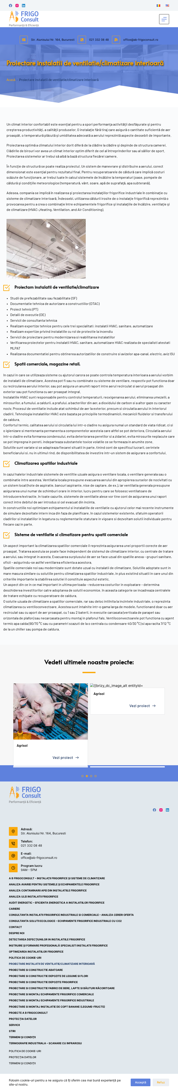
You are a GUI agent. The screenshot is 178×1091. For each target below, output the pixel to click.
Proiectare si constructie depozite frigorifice (43, 982)
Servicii (14, 1025)
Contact (15, 927)
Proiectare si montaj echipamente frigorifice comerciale (51, 994)
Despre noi (16, 933)
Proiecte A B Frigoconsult (28, 1012)
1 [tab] (82, 776)
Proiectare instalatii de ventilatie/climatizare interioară (52, 963)
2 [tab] (87, 776)
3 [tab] (91, 776)
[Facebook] (10, 5)
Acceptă (140, 1082)
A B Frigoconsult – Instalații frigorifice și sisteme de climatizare (57, 878)
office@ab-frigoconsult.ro (140, 39)
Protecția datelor (23, 1018)
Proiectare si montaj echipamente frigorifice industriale (51, 1000)
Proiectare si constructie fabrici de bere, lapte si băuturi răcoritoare (62, 988)
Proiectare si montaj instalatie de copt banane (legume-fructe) (57, 1006)
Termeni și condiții (22, 1037)
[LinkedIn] (23, 5)
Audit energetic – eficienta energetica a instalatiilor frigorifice (56, 902)
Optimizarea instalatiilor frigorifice (36, 951)
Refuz (161, 1082)
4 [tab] (95, 776)
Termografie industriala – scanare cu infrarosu (45, 1043)
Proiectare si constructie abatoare (36, 970)
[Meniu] (164, 19)
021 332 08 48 (99, 39)
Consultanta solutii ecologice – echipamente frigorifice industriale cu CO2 (65, 921)
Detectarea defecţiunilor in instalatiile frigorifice (47, 939)
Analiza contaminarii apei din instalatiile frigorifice (48, 890)
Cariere (14, 908)
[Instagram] (17, 5)
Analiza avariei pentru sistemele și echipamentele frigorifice (54, 884)
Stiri (12, 1031)
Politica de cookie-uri (25, 957)
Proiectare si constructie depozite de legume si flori (48, 976)
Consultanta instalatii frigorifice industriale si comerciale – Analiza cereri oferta (71, 914)
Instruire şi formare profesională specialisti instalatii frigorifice (58, 945)
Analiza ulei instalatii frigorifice (33, 896)
